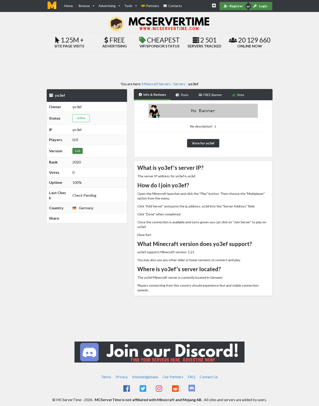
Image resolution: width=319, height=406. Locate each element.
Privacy (122, 376)
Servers (179, 84)
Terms (106, 376)
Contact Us (209, 376)
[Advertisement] (159, 66)
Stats (185, 95)
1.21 (77, 151)
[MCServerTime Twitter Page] (143, 389)
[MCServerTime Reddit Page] (176, 389)
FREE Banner (212, 95)
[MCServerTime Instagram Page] (159, 389)
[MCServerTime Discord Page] (192, 389)
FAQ (191, 376)
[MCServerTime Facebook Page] (127, 389)
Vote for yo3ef (203, 143)
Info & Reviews (154, 94)
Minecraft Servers (156, 84)
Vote (240, 95)
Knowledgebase (145, 376)
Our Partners (173, 376)
